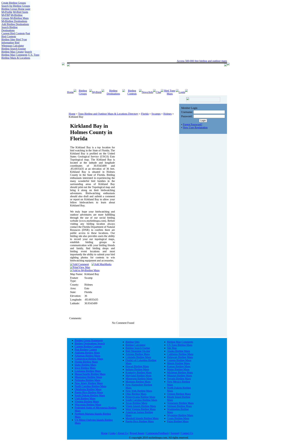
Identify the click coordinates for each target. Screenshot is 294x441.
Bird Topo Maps (169, 92)
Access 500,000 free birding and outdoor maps (202, 60)
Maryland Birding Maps (138, 375)
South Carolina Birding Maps (141, 400)
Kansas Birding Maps (178, 366)
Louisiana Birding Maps (88, 370)
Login (182, 92)
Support (175, 433)
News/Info (147, 92)
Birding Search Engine (13, 48)
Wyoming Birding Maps (180, 415)
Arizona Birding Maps (138, 354)
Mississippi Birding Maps (88, 377)
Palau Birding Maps (178, 421)
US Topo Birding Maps (179, 344)
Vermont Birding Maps (179, 406)
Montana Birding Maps (138, 381)
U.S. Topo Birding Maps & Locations (20, 56)
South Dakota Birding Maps (90, 395)
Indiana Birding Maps (137, 369)
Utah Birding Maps (85, 398)
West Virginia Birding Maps (141, 409)
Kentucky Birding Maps (139, 372)
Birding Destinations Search (90, 343)
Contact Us (187, 433)
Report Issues (137, 433)
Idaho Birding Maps (85, 364)
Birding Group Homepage (89, 340)
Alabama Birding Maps (87, 352)
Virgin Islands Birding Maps (141, 406)
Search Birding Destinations (9, 29)
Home (70, 92)
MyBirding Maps (19, 18)
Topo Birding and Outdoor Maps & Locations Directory (108, 113)
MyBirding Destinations (14, 21)
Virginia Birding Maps (87, 401)
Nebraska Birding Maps (87, 380)
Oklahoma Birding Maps (88, 389)
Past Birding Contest (86, 349)
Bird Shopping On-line (138, 351)
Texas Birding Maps (136, 403)
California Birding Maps (180, 354)
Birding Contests (132, 92)
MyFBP (5, 15)
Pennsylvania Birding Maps (140, 396)
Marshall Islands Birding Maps (142, 418)
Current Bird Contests (13, 33)
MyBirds (97, 92)
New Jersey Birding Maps (89, 383)
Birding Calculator (135, 344)
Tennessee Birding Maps (180, 403)
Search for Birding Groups (15, 5)
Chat (158, 92)
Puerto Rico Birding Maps (89, 392)
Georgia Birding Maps (179, 360)
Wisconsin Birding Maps (88, 404)
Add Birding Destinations (15, 24)
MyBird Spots (20, 12)
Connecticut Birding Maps (89, 358)
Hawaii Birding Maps (137, 366)
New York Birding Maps (139, 390)
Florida (145, 113)
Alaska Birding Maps (178, 351)
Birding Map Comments (180, 341)
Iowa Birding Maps (85, 367)
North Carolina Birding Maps (90, 386)
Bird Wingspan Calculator (12, 44)
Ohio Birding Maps (136, 393)
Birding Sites (8, 39)
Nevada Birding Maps (179, 378)
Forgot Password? (192, 124)
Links (113, 433)
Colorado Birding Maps (138, 357)
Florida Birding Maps (86, 361)
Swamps (156, 113)
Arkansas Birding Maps (87, 355)
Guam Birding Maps (178, 418)
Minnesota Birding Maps (139, 378)
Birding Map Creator (12, 51)
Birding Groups (83, 92)
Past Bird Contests (15, 35)
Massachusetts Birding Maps (90, 374)
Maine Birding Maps (178, 369)
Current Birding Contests (88, 346)
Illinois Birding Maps (178, 363)
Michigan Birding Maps (180, 372)
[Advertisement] (123, 102)
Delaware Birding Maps (180, 357)
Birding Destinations (113, 92)
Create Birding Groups (13, 2)
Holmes (167, 113)
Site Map (172, 348)
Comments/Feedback (157, 433)
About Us (122, 433)
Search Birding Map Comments (16, 53)
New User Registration (195, 127)
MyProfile (6, 12)
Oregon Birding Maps (179, 393)
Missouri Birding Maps (179, 375)
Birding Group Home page (15, 8)
